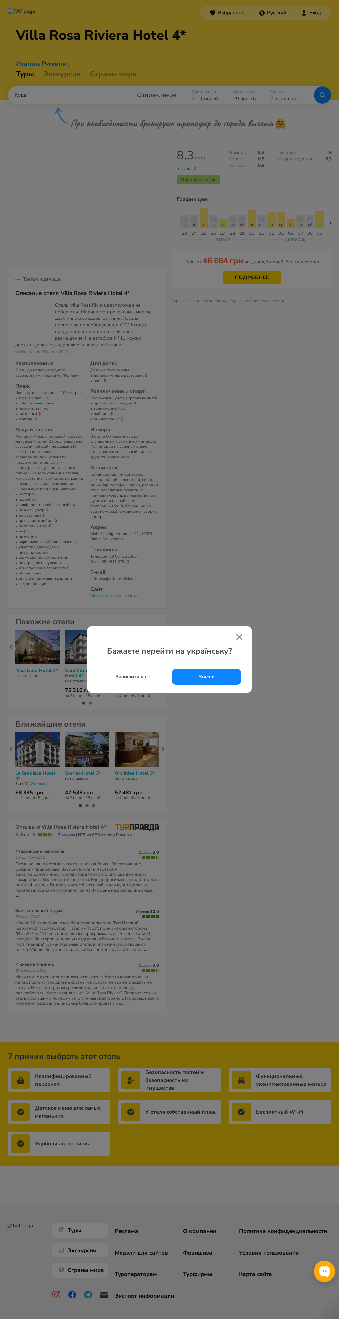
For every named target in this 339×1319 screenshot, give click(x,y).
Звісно (207, 676)
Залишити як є (132, 676)
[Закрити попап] (239, 637)
